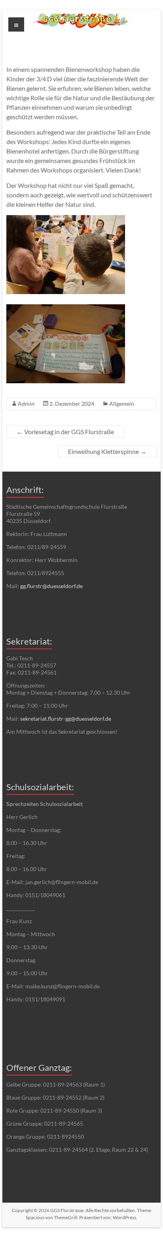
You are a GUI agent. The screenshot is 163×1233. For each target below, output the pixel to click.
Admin (26, 403)
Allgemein (121, 403)
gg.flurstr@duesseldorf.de (51, 586)
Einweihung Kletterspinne (107, 451)
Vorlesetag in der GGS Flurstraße (65, 431)
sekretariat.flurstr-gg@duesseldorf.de (65, 718)
